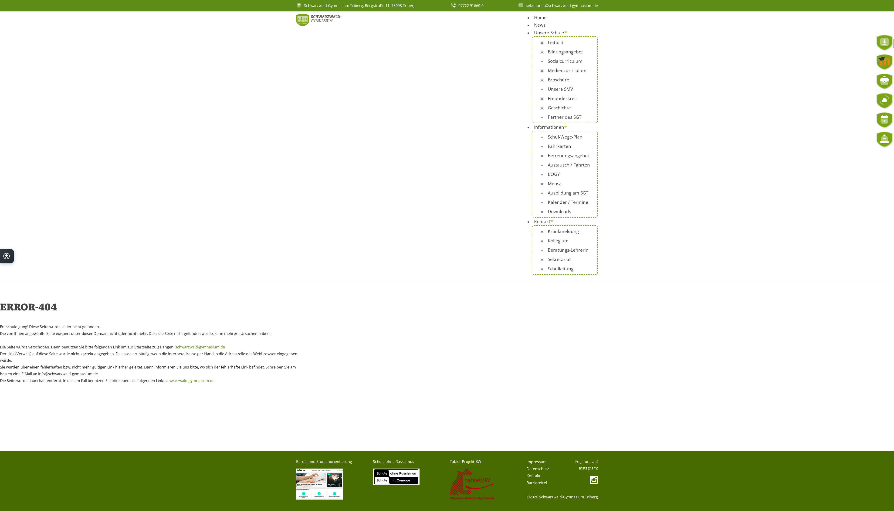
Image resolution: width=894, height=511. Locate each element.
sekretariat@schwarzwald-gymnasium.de (562, 5)
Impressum (537, 461)
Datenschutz (538, 468)
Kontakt (533, 475)
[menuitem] (540, 17)
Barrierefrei (537, 482)
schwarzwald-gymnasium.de (200, 347)
